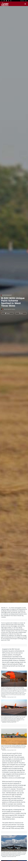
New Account (22, 0)
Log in (26, 0)
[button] (7, 313)
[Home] (3, 4)
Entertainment (7, 295)
